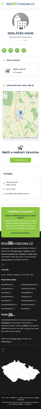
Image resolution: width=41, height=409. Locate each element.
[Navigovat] (4, 50)
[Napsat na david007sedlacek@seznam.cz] (17, 50)
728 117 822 (10, 189)
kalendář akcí (23, 254)
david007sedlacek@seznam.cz (17, 194)
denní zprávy (18, 251)
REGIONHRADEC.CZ (8, 309)
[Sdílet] (24, 50)
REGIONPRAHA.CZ (7, 297)
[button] (20, 112)
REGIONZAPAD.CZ (7, 289)
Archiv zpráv (25, 275)
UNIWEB (25, 325)
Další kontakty (19, 160)
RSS (31, 275)
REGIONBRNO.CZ (27, 293)
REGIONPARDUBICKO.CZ (29, 285)
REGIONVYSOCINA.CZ (28, 289)
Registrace (17, 275)
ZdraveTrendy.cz (6, 341)
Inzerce (3, 275)
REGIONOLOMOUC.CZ (28, 301)
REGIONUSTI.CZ (6, 301)
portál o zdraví (16, 339)
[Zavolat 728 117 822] (10, 50)
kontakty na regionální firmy (9, 254)
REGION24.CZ (25, 309)
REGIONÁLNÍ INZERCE (20, 233)
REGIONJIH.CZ (6, 293)
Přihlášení (10, 275)
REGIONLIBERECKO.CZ (9, 305)
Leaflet (17, 137)
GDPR (37, 397)
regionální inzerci (6, 259)
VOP (18, 399)
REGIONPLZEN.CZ (7, 285)
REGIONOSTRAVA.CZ (28, 305)
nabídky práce (32, 254)
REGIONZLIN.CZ (26, 297)
